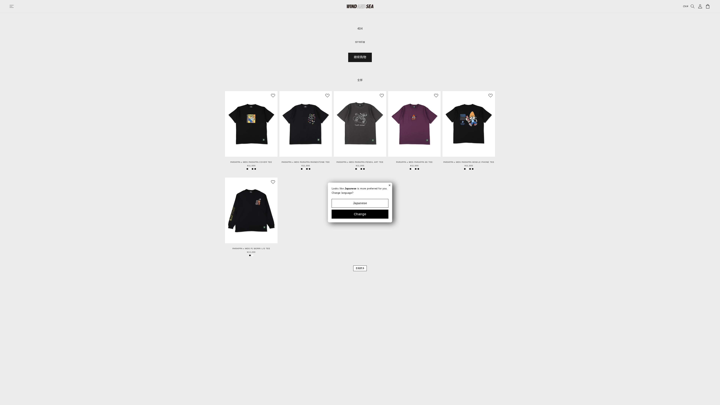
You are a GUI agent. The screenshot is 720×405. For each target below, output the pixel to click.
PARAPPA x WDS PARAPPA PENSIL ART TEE (360, 162)
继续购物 (360, 57)
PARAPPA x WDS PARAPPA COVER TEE (251, 162)
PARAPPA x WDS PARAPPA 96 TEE (414, 162)
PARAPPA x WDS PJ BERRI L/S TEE (251, 249)
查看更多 (360, 268)
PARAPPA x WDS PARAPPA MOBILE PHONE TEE (468, 162)
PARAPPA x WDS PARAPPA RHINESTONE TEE (306, 162)
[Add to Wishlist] (273, 95)
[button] (15, 6)
